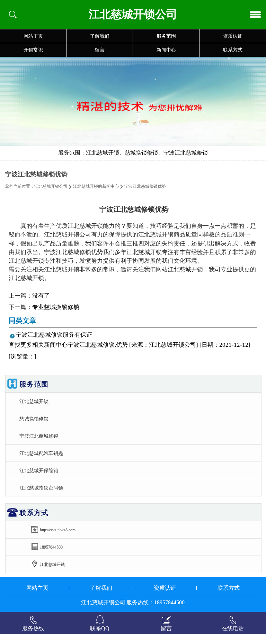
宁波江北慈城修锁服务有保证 (54, 335)
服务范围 (166, 36)
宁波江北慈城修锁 (38, 436)
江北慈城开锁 (185, 269)
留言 (100, 50)
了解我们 (99, 36)
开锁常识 (33, 50)
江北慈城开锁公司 (51, 186)
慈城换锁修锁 (33, 418)
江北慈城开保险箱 (38, 470)
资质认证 (232, 36)
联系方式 (232, 50)
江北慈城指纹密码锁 (41, 488)
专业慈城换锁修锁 (55, 307)
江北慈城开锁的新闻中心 (96, 186)
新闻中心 (166, 50)
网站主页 (33, 36)
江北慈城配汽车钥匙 (41, 453)
